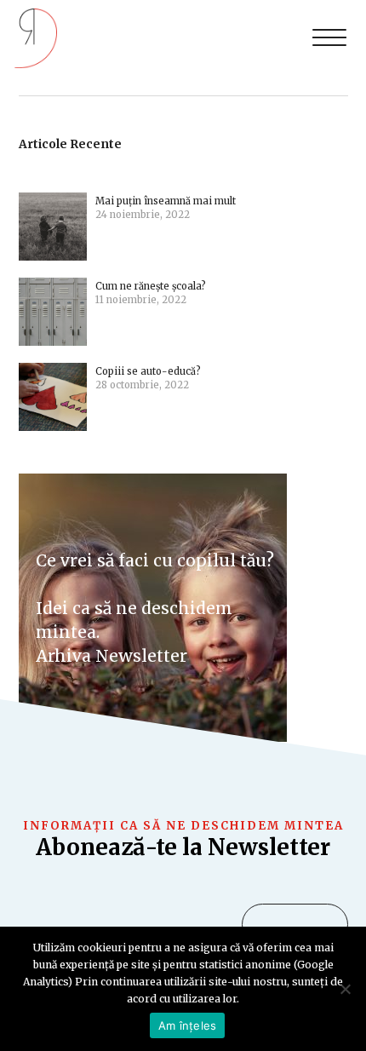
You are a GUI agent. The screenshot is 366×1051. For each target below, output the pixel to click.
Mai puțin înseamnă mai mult (165, 201)
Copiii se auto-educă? (148, 371)
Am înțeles (187, 1025)
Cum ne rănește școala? (152, 286)
